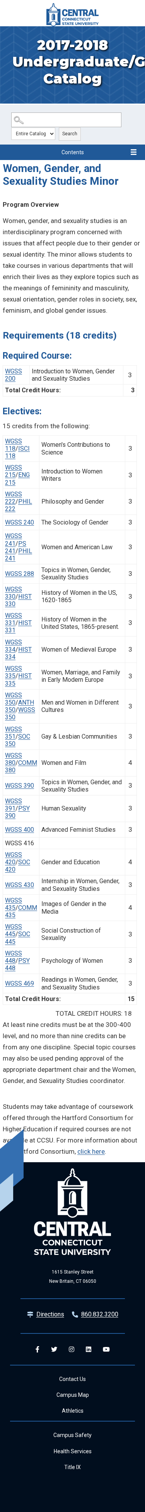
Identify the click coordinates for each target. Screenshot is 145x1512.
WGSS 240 (19, 522)
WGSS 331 (13, 619)
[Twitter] (54, 1349)
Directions (50, 1314)
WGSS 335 (13, 672)
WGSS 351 (13, 732)
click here (91, 1151)
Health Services (73, 1451)
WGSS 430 (19, 885)
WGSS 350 (13, 698)
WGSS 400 (19, 829)
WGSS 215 (13, 471)
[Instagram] (71, 1349)
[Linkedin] (88, 1349)
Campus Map (72, 1395)
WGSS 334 (13, 646)
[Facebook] (37, 1349)
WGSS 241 (13, 539)
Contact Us (72, 1379)
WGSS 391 (13, 804)
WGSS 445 (13, 930)
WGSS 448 (13, 957)
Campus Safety (72, 1435)
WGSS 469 (19, 983)
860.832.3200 (99, 1314)
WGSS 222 (13, 497)
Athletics (73, 1411)
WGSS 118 (13, 445)
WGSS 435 (13, 904)
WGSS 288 (19, 573)
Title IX (72, 1467)
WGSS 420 (13, 858)
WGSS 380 (13, 759)
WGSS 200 (13, 375)
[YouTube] (106, 1349)
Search (69, 133)
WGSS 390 (19, 785)
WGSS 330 (13, 593)
